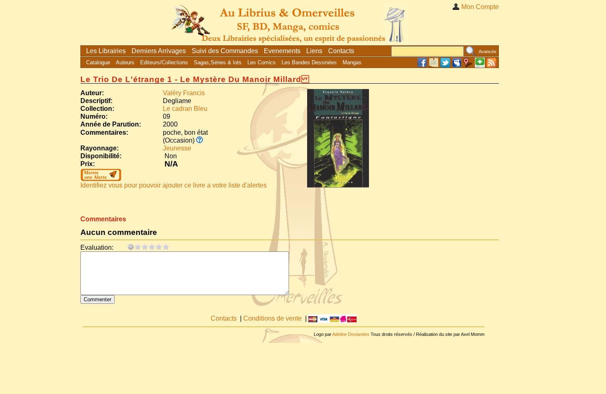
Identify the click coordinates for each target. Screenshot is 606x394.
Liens (314, 50)
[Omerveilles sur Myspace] (457, 66)
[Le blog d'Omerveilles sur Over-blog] (434, 66)
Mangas (352, 62)
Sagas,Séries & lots (218, 62)
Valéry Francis (184, 92)
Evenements (282, 50)
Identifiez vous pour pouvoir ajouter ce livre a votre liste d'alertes (173, 185)
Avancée (487, 51)
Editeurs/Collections (164, 62)
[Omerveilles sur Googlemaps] (468, 66)
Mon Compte (480, 6)
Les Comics (261, 62)
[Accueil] (289, 22)
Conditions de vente (272, 318)
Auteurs (125, 62)
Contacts (341, 50)
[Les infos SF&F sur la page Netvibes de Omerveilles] (480, 66)
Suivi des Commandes (225, 50)
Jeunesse (177, 148)
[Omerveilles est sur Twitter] (445, 66)
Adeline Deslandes (350, 334)
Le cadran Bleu (185, 108)
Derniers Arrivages (159, 50)
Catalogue (98, 62)
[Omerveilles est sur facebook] (422, 66)
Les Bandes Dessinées (309, 62)
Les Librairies (106, 50)
